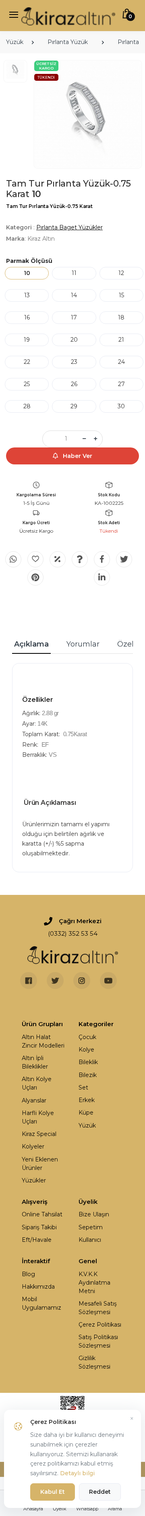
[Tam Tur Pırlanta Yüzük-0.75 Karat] (87, 114)
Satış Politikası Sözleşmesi (98, 1341)
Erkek (87, 1100)
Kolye (86, 1049)
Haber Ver (76, 456)
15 (121, 295)
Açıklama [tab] (31, 644)
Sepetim (91, 1227)
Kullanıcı (90, 1239)
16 (27, 317)
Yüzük (14, 42)
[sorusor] (80, 559)
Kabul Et (52, 1491)
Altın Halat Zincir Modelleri (43, 1041)
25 (27, 384)
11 (74, 273)
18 (121, 317)
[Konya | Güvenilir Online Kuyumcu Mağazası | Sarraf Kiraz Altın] (72, 955)
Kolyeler (33, 1146)
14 (74, 295)
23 (74, 361)
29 (73, 406)
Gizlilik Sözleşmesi (94, 1362)
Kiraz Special (39, 1134)
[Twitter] (124, 559)
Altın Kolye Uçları (37, 1083)
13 (27, 295)
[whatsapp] (13, 559)
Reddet (100, 1491)
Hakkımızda (38, 1286)
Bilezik (88, 1075)
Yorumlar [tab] (82, 644)
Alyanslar (34, 1100)
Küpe (86, 1112)
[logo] (68, 15)
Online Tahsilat (42, 1214)
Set (83, 1087)
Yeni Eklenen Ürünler (40, 1164)
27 (121, 384)
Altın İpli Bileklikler (35, 1062)
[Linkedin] (102, 577)
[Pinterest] (35, 577)
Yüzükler (34, 1180)
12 (121, 273)
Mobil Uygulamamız (41, 1303)
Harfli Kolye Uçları (38, 1117)
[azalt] (84, 439)
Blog (28, 1274)
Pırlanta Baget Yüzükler (69, 227)
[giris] (35, 559)
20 (74, 339)
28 (27, 406)
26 (74, 384)
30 (121, 406)
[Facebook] (102, 559)
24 (121, 361)
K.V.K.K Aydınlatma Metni (94, 1282)
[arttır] (95, 439)
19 (27, 339)
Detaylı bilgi (77, 1473)
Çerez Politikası (100, 1324)
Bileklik (88, 1062)
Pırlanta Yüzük (68, 42)
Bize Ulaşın (94, 1214)
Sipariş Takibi (39, 1227)
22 (27, 361)
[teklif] (58, 559)
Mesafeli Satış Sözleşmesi (98, 1308)
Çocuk (87, 1037)
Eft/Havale (37, 1239)
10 (27, 273)
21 (121, 339)
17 (74, 317)
